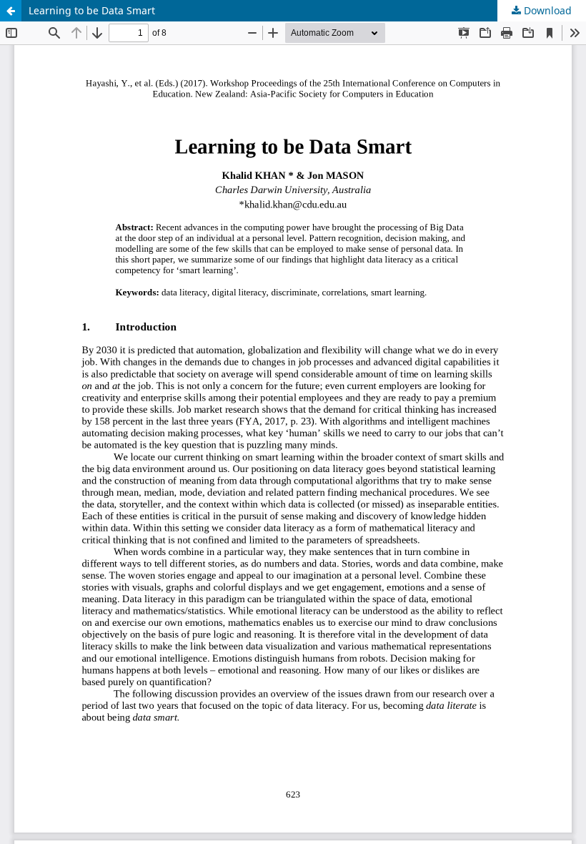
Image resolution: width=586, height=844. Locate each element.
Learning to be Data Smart (92, 10)
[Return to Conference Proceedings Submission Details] (10, 10)
